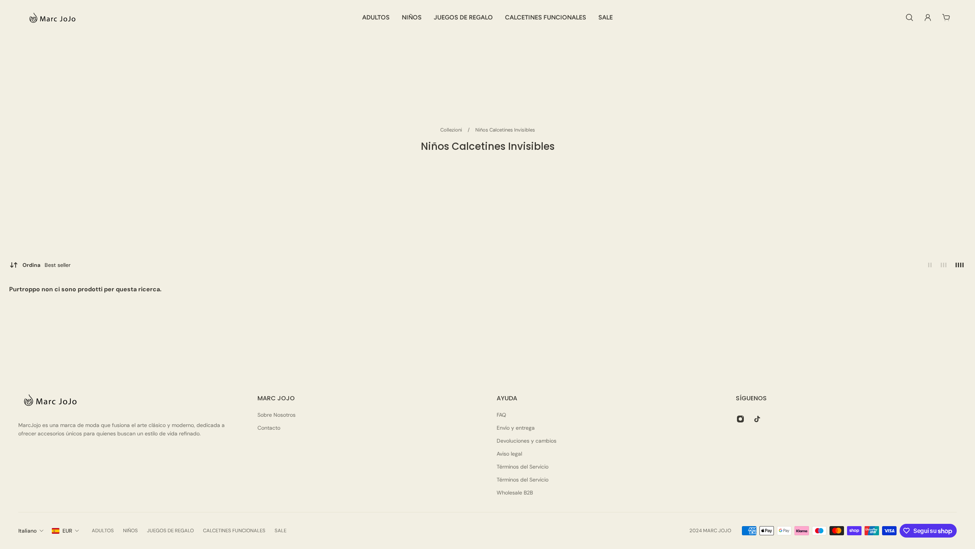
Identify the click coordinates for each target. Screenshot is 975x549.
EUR (67, 530)
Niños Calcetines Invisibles (505, 130)
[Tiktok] (757, 419)
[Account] (928, 17)
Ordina (46, 265)
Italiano (27, 530)
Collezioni (451, 130)
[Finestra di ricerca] (909, 17)
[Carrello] (946, 17)
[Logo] (51, 17)
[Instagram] (740, 419)
